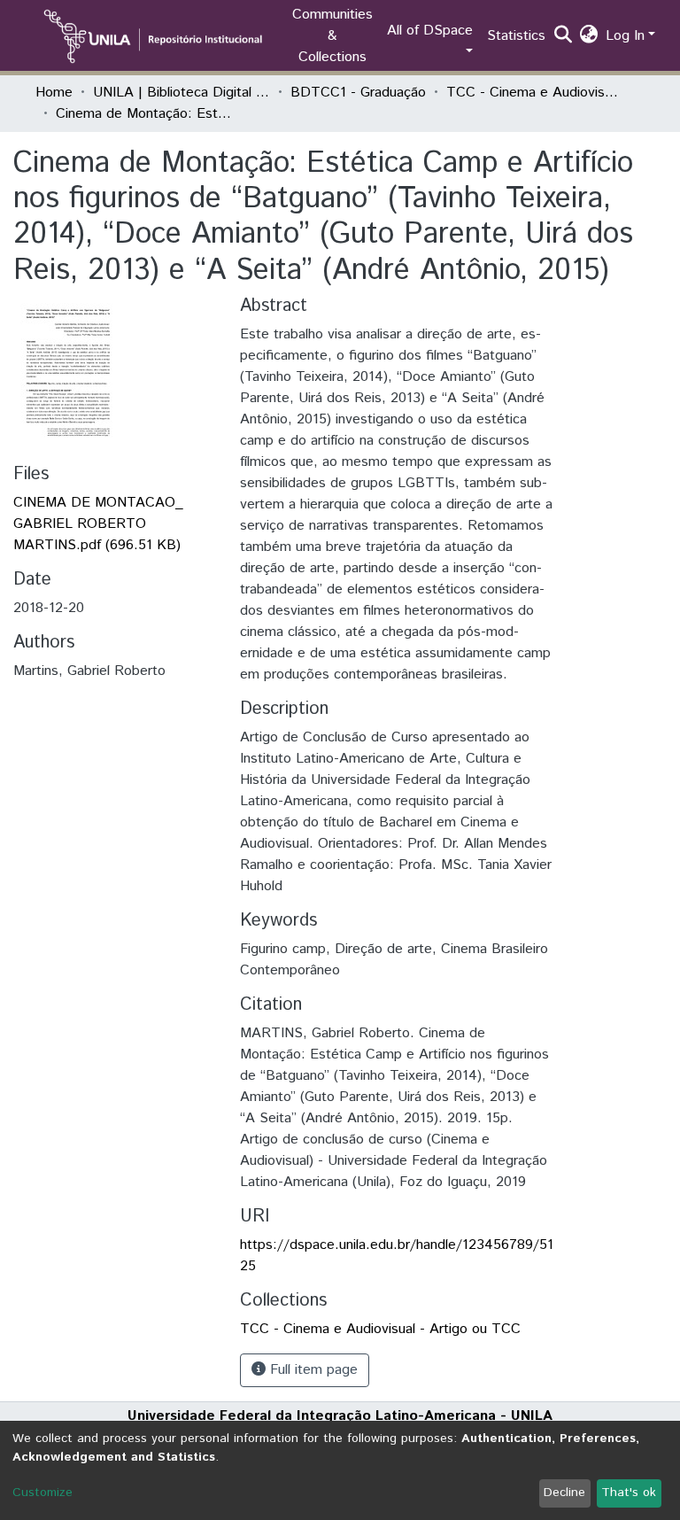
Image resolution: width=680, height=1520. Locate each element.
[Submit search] (563, 36)
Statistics (516, 36)
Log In (625, 36)
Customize (42, 1492)
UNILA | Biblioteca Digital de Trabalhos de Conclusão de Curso (181, 92)
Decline (564, 1492)
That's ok (628, 1492)
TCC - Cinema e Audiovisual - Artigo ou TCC (534, 92)
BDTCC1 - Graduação (358, 92)
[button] (589, 36)
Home (54, 92)
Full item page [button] (312, 1370)
